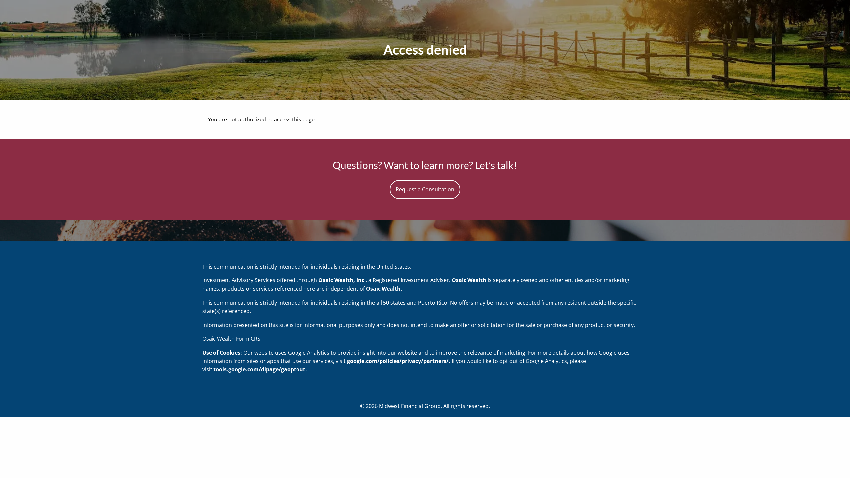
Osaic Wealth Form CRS (231, 338)
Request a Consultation (425, 189)
